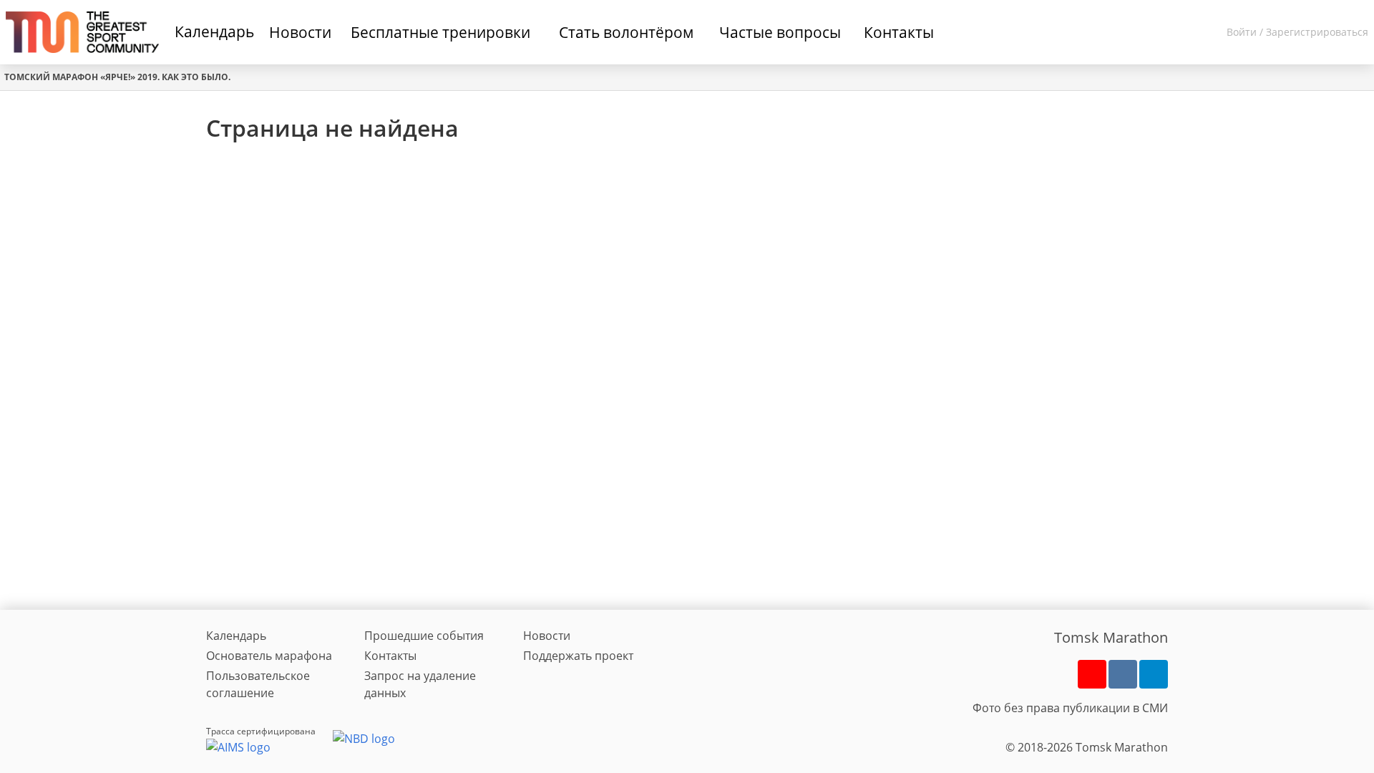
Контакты (390, 655)
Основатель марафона (269, 655)
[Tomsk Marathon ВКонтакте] (1123, 674)
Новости (546, 635)
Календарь (214, 31)
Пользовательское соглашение (258, 684)
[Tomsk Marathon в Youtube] (1092, 674)
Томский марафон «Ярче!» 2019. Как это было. (117, 77)
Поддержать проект (578, 655)
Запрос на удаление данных (420, 684)
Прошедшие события (424, 635)
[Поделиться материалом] (1153, 674)
